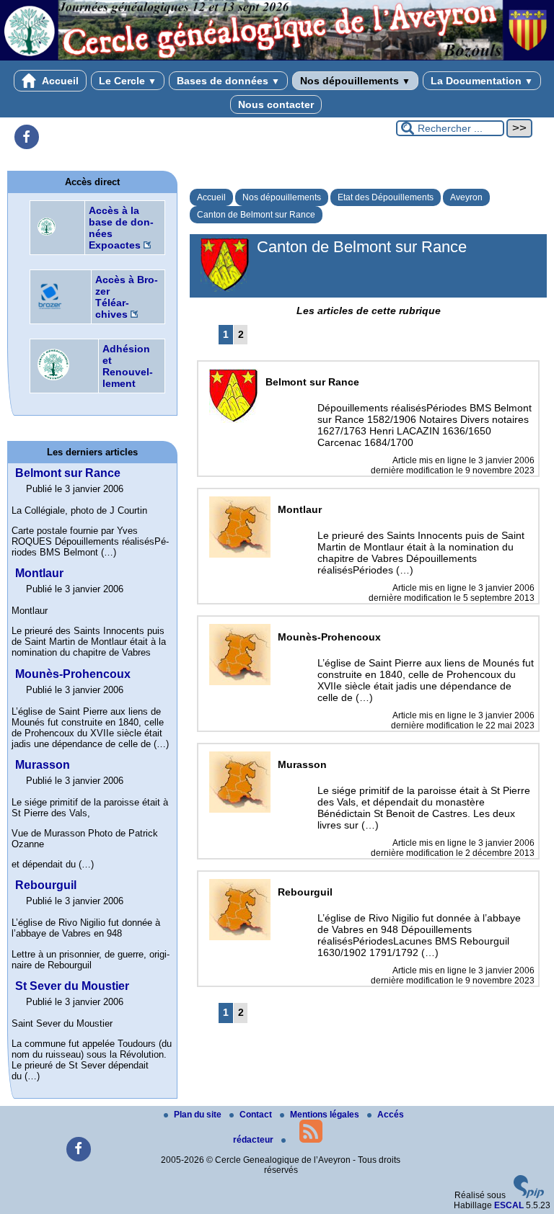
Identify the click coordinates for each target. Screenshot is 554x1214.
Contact (256, 1115)
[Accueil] (277, 58)
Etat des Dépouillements (386, 197)
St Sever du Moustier (72, 986)
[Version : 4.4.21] (529, 1195)
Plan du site (199, 1115)
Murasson (42, 765)
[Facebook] (26, 137)
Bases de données (228, 80)
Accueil (59, 80)
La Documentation (482, 80)
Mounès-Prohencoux (73, 674)
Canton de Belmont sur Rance (256, 215)
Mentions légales (325, 1115)
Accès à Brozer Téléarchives (126, 297)
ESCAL (509, 1205)
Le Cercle (128, 80)
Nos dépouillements (355, 80)
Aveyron (466, 197)
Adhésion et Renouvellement (127, 366)
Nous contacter (276, 104)
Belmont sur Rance (67, 473)
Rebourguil (45, 885)
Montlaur (39, 573)
